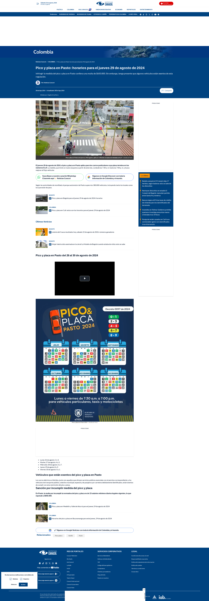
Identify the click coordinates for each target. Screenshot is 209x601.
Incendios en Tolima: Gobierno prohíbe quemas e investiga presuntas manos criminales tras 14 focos (156, 212)
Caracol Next (70, 587)
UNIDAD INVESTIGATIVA (103, 9)
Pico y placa (58, 536)
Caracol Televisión (72, 556)
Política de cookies (136, 565)
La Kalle (69, 565)
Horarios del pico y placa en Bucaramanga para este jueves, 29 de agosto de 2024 (82, 518)
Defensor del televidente (104, 559)
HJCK (68, 568)
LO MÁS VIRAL (133, 14)
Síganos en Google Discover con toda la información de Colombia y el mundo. (108, 177)
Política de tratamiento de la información (142, 562)
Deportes (26, 579)
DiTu (68, 571)
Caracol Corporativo (73, 584)
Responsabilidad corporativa (139, 559)
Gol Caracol (70, 562)
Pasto (81, 536)
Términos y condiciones (138, 568)
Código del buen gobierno (105, 565)
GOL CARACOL (83, 9)
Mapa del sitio (101, 575)
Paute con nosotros (103, 578)
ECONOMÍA (118, 9)
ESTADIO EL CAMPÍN (100, 14)
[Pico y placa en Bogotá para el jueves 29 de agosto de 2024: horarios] (42, 198)
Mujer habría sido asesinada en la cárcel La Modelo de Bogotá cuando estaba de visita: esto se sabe (88, 244)
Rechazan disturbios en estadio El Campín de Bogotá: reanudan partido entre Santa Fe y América (156, 193)
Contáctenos (101, 568)
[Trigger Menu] (38, 3)
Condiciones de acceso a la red (140, 556)
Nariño (71, 536)
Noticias (15, 579)
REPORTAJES (131, 9)
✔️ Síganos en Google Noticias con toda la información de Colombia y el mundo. (86, 530)
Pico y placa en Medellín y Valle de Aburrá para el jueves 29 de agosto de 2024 (81, 506)
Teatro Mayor (71, 578)
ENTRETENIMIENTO (146, 9)
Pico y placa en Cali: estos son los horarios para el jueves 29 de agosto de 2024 (81, 210)
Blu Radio (69, 559)
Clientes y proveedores (104, 571)
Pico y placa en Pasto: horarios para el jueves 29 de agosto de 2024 (76, 62)
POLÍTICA (60, 9)
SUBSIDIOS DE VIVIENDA (67, 14)
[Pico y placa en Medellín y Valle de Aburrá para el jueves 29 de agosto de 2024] (42, 506)
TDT (99, 562)
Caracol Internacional (73, 581)
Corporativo (134, 571)
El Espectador (71, 575)
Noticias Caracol (41, 62)
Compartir (166, 90)
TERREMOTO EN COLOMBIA (117, 14)
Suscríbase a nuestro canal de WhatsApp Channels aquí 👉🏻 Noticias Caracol (59, 177)
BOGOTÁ (52, 195)
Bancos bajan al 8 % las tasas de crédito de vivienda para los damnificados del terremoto (156, 202)
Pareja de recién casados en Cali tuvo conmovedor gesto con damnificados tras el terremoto (156, 221)
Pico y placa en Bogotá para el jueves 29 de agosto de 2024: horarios (77, 198)
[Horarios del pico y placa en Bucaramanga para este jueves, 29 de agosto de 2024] (42, 518)
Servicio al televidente (104, 556)
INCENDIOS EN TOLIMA (84, 14)
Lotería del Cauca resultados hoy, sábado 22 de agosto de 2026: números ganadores (83, 232)
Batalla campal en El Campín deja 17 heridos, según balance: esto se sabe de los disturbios (156, 183)
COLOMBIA (70, 9)
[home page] (104, 3)
